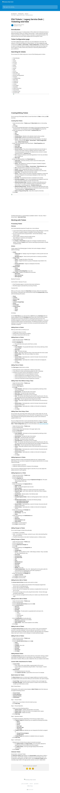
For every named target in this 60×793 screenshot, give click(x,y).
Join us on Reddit (25, 783)
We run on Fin (30, 789)
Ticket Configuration (43, 423)
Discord (31, 783)
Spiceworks (36, 783)
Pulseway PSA (20, 13)
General (26, 13)
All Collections (14, 13)
